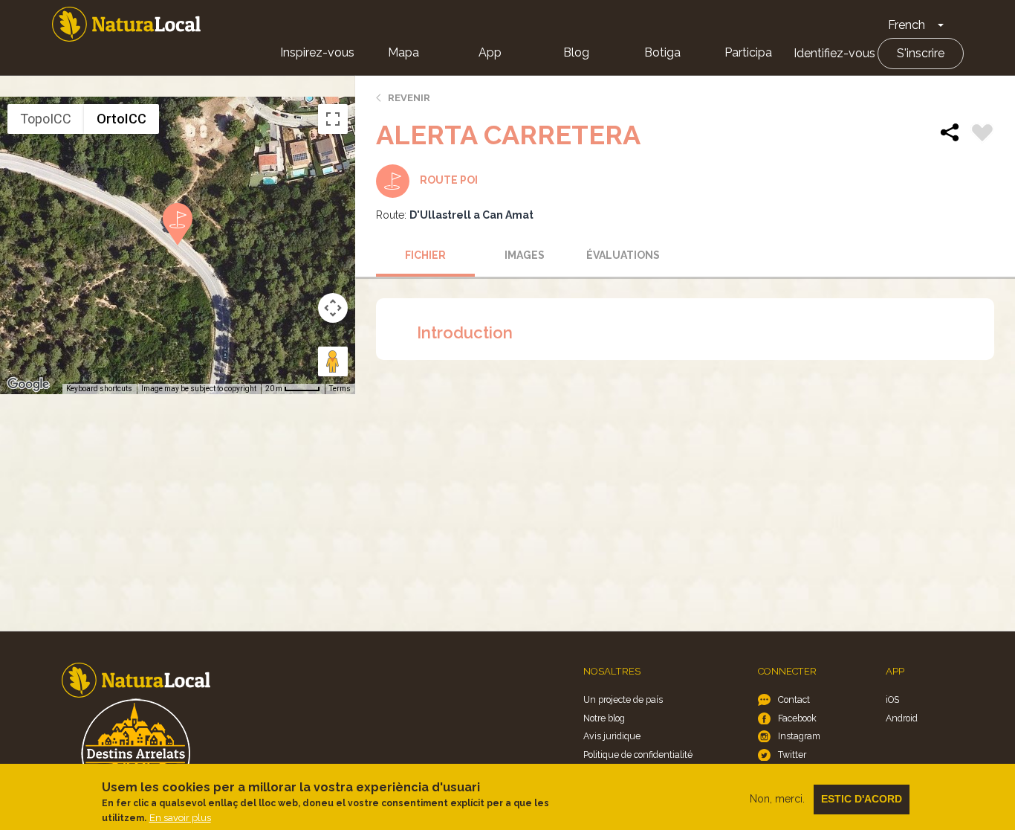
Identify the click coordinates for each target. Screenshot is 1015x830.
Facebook (797, 718)
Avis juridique (612, 735)
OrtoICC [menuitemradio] (121, 118)
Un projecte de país (623, 699)
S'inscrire (920, 53)
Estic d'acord (861, 799)
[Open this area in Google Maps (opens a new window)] (28, 384)
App (490, 52)
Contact (794, 699)
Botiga (662, 52)
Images (525, 255)
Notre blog (604, 718)
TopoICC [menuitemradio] (45, 118)
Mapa (403, 52)
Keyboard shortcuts (99, 389)
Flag (982, 135)
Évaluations (623, 255)
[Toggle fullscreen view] (333, 119)
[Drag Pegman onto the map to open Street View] (333, 361)
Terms (340, 389)
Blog (576, 52)
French (906, 25)
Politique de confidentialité (638, 754)
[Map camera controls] (333, 308)
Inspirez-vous (317, 52)
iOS (892, 699)
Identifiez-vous (834, 53)
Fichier (425, 255)
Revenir (409, 97)
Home (126, 24)
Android (902, 718)
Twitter (792, 754)
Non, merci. (777, 799)
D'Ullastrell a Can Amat (471, 215)
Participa (748, 52)
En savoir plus (180, 817)
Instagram (799, 735)
